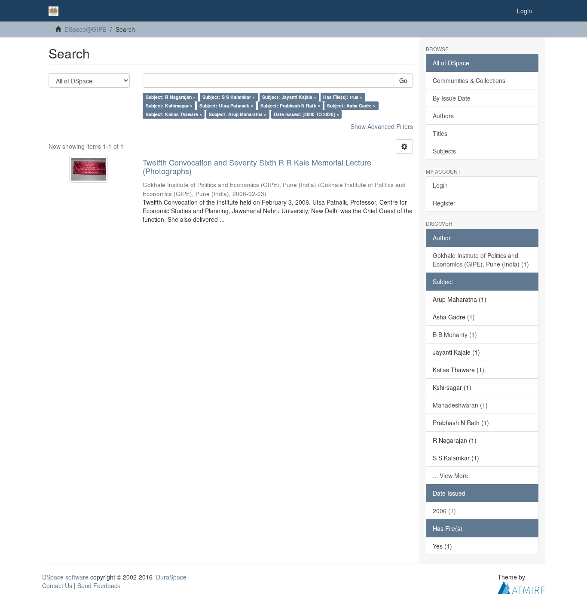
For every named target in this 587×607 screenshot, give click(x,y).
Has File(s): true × (342, 97)
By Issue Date (452, 98)
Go (403, 80)
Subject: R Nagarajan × (171, 97)
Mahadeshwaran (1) (460, 405)
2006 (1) (444, 510)
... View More (450, 475)
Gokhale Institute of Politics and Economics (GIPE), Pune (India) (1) (481, 259)
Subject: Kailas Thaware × (174, 114)
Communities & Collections (469, 80)
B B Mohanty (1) (455, 334)
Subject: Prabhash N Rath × (290, 105)
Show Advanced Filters (382, 126)
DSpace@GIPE (85, 29)
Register (444, 203)
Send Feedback (98, 585)
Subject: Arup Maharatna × (237, 114)
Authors (443, 115)
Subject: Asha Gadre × (351, 105)
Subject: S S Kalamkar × (228, 97)
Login (440, 185)
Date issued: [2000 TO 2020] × (306, 114)
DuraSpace (171, 577)
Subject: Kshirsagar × (169, 105)
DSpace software (65, 577)
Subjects (444, 151)
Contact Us (57, 585)
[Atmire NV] (521, 586)
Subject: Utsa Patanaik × (226, 105)
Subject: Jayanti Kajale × (289, 97)
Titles (440, 133)
